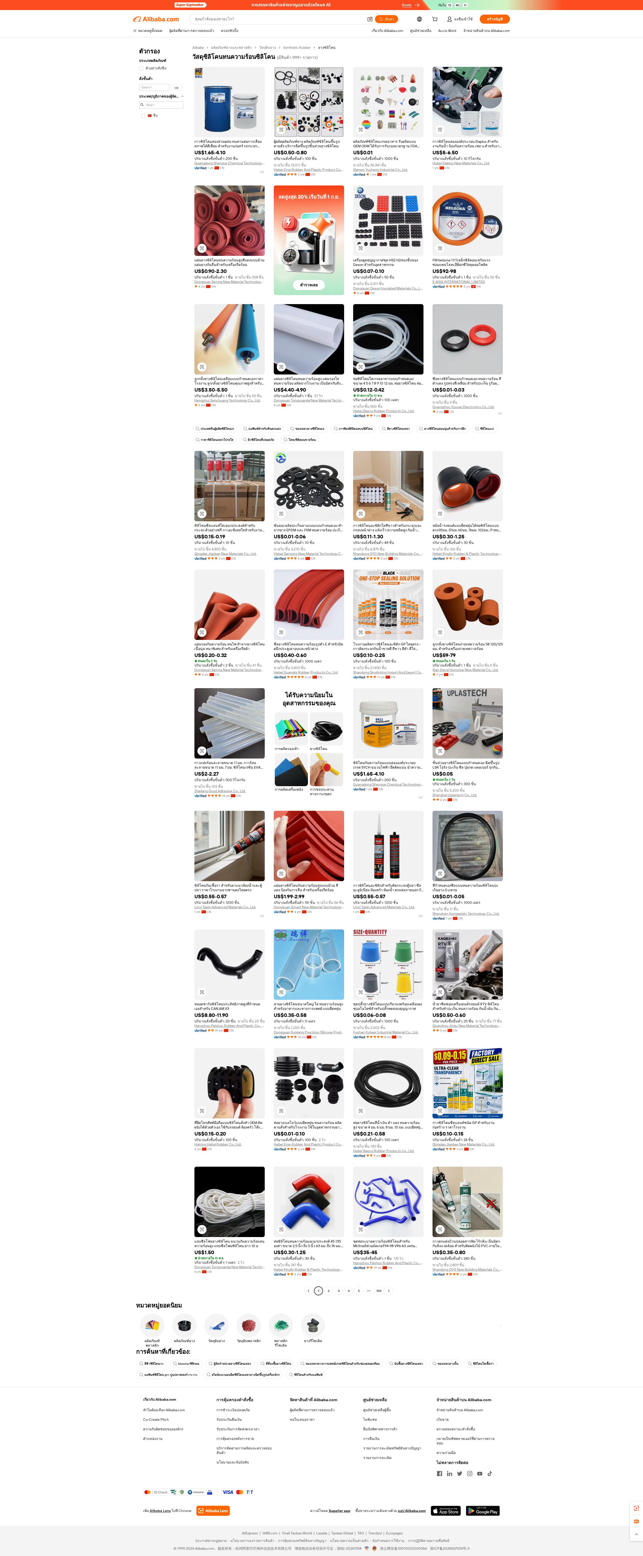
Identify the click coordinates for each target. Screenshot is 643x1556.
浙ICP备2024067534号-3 (449, 1548)
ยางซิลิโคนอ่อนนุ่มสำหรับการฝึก (445, 429)
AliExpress (250, 1533)
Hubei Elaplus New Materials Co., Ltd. (461, 163)
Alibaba (198, 47)
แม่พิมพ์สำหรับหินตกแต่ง (264, 429)
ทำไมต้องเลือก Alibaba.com (164, 1410)
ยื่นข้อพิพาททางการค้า (380, 1429)
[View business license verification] (366, 1548)
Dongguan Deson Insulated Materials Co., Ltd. (388, 288)
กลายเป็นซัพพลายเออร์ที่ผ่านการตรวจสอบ (466, 1441)
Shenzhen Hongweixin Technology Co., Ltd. (466, 914)
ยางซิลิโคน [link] (327, 47)
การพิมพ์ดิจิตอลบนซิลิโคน (355, 429)
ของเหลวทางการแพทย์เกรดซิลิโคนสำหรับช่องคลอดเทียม (343, 1363)
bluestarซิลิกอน (188, 1363)
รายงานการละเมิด (377, 1458)
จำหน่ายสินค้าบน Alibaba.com (460, 1410)
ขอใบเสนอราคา (302, 1420)
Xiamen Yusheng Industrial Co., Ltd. (380, 170)
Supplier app (339, 1511)
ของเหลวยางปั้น (448, 1363)
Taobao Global (342, 1533)
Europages (394, 1533)
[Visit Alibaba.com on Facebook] (440, 1474)
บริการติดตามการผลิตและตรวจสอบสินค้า (244, 1450)
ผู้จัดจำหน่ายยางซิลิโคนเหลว (232, 1363)
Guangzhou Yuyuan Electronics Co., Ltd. (463, 407)
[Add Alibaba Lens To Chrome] (213, 1511)
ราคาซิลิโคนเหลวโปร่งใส (217, 440)
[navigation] (161, 669)
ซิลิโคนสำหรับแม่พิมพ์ (308, 1375)
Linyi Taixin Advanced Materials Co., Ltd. (225, 907)
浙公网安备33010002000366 (403, 1548)
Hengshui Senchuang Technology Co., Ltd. (227, 400)
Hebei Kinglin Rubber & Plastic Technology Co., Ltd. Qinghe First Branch (468, 554)
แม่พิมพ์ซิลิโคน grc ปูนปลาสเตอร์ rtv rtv (170, 1375)
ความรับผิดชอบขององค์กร (163, 1429)
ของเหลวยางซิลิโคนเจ (309, 429)
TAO (360, 1533)
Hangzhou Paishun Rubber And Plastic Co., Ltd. (229, 1026)
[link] (636, 1508)
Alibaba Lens (160, 1511)
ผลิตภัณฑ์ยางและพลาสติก (231, 47)
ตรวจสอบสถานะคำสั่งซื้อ (456, 1429)
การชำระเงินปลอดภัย (233, 1410)
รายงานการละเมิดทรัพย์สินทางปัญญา (392, 1448)
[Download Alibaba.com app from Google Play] (483, 1511)
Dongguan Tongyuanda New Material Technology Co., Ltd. (309, 400)
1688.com (270, 1533)
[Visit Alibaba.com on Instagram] (470, 1474)
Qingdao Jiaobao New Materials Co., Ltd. (225, 554)
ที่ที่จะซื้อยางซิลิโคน (278, 1363)
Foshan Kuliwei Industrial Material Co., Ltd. (385, 1032)
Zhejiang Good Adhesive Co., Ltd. (220, 791)
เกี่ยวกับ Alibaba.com (159, 1399)
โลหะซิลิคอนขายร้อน (302, 440)
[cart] (436, 20)
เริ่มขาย (443, 1420)
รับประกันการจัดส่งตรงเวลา (238, 1429)
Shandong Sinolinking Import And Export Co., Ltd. (388, 672)
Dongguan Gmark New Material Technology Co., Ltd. (309, 907)
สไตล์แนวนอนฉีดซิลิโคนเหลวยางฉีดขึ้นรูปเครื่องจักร (246, 1375)
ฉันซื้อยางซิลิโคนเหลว (408, 1363)
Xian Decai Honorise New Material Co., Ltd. (465, 670)
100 (379, 1291)
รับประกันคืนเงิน (229, 1420)
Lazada (321, 1533)
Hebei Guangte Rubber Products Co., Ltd (306, 672)
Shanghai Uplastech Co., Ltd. (455, 795)
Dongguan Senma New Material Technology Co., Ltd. (229, 282)
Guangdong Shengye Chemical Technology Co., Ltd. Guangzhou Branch (229, 163)
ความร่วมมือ (446, 1453)
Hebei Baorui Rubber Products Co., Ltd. (383, 411)
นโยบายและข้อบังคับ (233, 1462)
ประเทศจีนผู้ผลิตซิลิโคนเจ (217, 429)
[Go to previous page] (308, 1290)
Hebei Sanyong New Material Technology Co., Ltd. (309, 554)
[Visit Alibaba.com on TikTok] (490, 1474)
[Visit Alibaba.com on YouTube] (480, 1474)
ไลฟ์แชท (370, 1420)
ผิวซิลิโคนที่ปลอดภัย (261, 440)
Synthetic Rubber (297, 47)
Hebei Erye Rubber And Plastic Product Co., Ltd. (309, 170)
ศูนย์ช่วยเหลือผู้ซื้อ (377, 1410)
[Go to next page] (388, 1290)
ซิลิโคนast (487, 429)
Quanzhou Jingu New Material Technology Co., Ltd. (468, 1026)
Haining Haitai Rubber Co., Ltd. (217, 1144)
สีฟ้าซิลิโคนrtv (154, 1363)
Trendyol (375, 1533)
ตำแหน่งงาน (153, 1439)
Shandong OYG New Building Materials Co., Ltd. (388, 554)
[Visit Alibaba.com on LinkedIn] (450, 1474)
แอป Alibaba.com (412, 1511)
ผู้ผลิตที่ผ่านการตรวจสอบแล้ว (312, 1410)
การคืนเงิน (371, 1439)
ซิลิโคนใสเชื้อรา (483, 1363)
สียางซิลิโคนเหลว (398, 429)
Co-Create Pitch (156, 1420)
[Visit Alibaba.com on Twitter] (460, 1474)
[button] (370, 19)
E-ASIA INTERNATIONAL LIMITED (459, 282)
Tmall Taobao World (297, 1533)
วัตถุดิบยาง (267, 47)
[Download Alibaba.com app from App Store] (446, 1511)
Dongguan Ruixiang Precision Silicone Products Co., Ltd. (309, 1032)
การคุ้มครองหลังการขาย (235, 1439)
